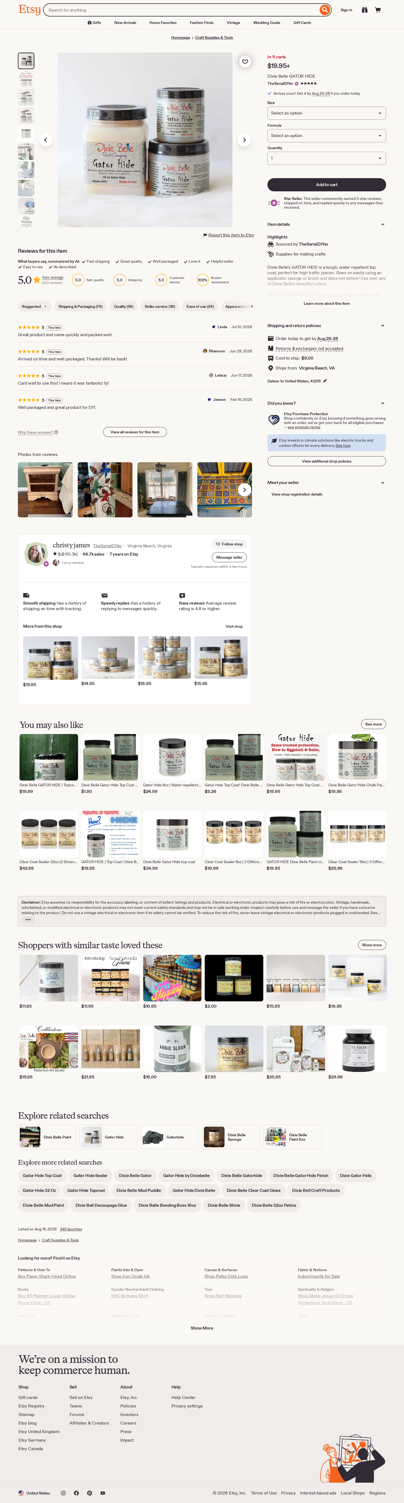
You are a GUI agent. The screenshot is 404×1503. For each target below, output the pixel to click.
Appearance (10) (239, 306)
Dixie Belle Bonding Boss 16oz (170, 1207)
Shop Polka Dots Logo (226, 1276)
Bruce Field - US (34, 1302)
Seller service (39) (160, 306)
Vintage (233, 22)
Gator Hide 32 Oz (42, 1192)
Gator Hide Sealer (92, 1177)
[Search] (325, 10)
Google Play (78, 1467)
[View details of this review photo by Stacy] (45, 489)
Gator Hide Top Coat (45, 1177)
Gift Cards (302, 22)
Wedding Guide (266, 22)
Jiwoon (219, 399)
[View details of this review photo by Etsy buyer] (164, 489)
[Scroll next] (252, 306)
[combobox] (180, 10)
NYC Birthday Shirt (129, 1295)
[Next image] (244, 139)
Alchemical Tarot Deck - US (325, 1302)
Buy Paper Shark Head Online (47, 1276)
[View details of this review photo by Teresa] (224, 489)
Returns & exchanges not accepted (309, 348)
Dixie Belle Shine (226, 1207)
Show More (202, 1328)
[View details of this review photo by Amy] (105, 489)
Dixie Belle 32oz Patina (276, 1207)
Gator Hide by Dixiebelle (189, 1177)
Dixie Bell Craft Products (318, 1192)
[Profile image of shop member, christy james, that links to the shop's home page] (56, 563)
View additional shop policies (327, 461)
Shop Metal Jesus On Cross (325, 1295)
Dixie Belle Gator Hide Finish (303, 1177)
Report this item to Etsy (231, 235)
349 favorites (71, 1229)
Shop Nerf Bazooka (223, 1295)
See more (373, 724)
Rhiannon (217, 351)
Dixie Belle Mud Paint (46, 1207)
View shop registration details (297, 494)
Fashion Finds (202, 22)
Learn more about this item (327, 303)
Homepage (180, 37)
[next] (244, 489)
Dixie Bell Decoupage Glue (104, 1207)
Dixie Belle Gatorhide (244, 1177)
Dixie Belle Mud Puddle (141, 1192)
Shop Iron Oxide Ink (130, 1276)
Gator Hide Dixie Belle (196, 1192)
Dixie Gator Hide (358, 1177)
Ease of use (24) (200, 306)
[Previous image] (45, 139)
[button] (229, 557)
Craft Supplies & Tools (214, 37)
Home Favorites (163, 22)
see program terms (304, 427)
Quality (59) (123, 306)
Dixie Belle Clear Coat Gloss (256, 1192)
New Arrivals (125, 22)
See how (343, 445)
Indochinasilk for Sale (319, 1276)
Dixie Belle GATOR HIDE (291, 76)
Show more (372, 945)
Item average (52, 277)
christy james (71, 545)
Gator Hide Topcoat (88, 1192)
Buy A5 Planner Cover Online (46, 1295)
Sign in (346, 10)
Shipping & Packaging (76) (81, 306)
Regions (377, 1493)
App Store (37, 1467)
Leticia (220, 375)
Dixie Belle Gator (137, 1177)
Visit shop (234, 626)
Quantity (274, 148)
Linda (222, 327)
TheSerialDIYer (280, 83)
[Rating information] (55, 554)
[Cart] (377, 10)
